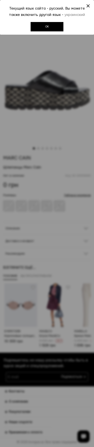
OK (47, 26)
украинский (74, 15)
